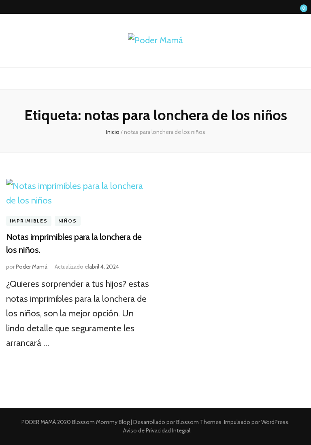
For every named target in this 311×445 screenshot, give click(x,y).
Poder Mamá (31, 266)
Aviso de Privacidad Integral (156, 430)
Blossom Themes (198, 422)
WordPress (274, 422)
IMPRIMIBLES (29, 221)
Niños (67, 221)
